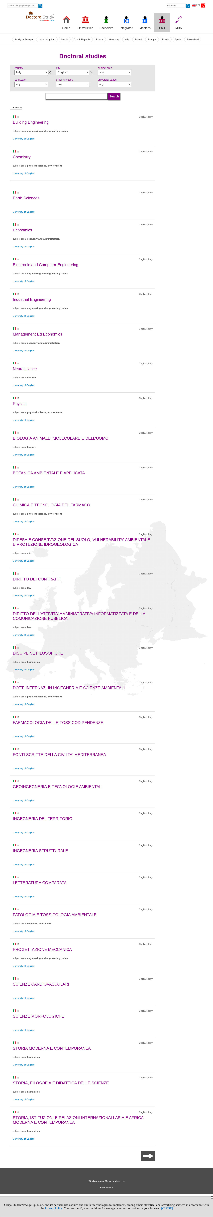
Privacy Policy (53, 1208)
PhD (162, 28)
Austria (64, 39)
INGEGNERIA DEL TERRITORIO (42, 818)
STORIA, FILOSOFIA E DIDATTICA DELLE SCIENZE (61, 1083)
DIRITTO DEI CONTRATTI (37, 579)
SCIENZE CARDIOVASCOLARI (41, 984)
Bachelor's (106, 28)
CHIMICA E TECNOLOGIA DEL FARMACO (51, 505)
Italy (127, 39)
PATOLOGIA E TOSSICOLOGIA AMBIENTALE (55, 914)
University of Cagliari (23, 138)
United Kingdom (46, 39)
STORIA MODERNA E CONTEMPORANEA (52, 1048)
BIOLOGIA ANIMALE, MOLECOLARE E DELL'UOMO (60, 438)
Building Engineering (31, 122)
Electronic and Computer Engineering (45, 264)
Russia (165, 39)
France (100, 39)
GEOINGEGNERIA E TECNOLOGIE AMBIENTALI (58, 786)
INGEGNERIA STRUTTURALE (40, 850)
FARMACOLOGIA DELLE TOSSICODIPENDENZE (58, 722)
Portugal (152, 39)
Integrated (126, 28)
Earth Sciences (26, 198)
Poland (138, 39)
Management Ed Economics (37, 334)
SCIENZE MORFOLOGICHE (38, 1016)
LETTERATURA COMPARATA (40, 882)
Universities (85, 28)
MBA (178, 28)
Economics (22, 230)
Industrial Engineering (32, 299)
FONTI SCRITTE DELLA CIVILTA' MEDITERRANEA (59, 754)
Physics (19, 403)
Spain (178, 39)
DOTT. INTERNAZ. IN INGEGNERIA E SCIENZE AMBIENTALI (69, 688)
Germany (114, 39)
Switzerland (193, 39)
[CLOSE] (167, 1208)
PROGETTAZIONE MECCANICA (42, 949)
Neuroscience (25, 369)
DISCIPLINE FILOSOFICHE (38, 653)
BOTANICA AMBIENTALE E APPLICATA (49, 473)
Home (66, 28)
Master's (145, 28)
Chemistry (22, 157)
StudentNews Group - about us (106, 1181)
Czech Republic (82, 39)
